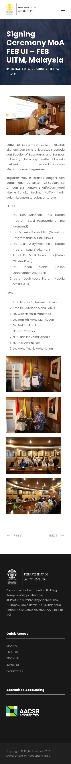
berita (54, 69)
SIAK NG (12, 646)
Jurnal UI (12, 665)
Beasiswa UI (14, 671)
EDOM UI (12, 658)
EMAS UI (12, 652)
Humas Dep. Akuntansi (27, 69)
